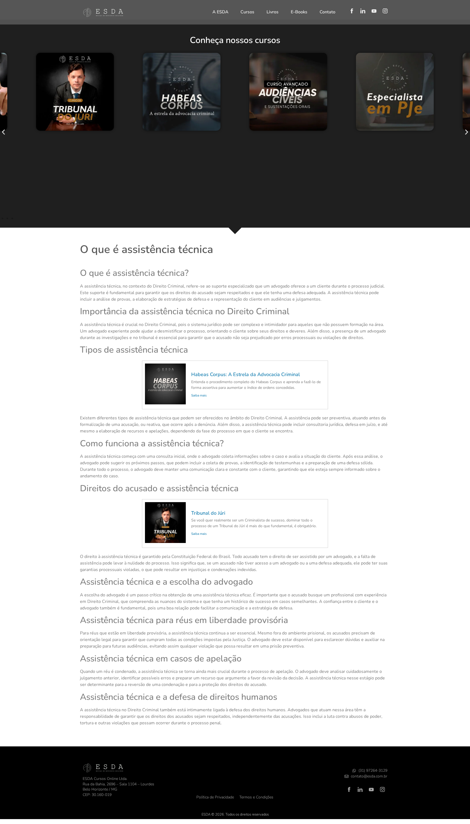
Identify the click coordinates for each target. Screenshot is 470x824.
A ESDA (220, 12)
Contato (327, 12)
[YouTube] (374, 11)
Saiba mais (199, 395)
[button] (3, 132)
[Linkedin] (363, 11)
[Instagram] (385, 11)
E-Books (299, 12)
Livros (273, 12)
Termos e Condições (256, 797)
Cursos (247, 12)
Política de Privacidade (215, 797)
